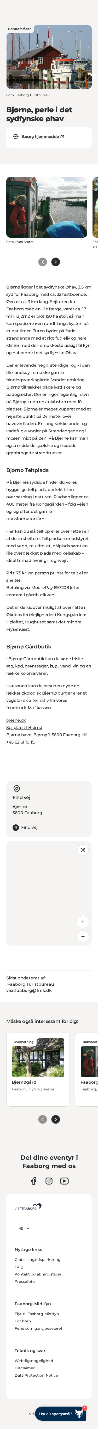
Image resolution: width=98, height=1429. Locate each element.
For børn (23, 1321)
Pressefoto (25, 1281)
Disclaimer (25, 1368)
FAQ (19, 1267)
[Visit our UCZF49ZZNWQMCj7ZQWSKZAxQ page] (64, 1181)
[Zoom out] (83, 936)
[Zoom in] (83, 922)
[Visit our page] (33, 1181)
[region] (49, 893)
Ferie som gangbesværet (38, 1328)
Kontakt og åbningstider (38, 1274)
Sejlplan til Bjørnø (24, 727)
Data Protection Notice (36, 1375)
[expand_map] (83, 850)
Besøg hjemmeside (40, 136)
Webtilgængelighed (34, 1360)
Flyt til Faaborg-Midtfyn (37, 1313)
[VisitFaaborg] (28, 1206)
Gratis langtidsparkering (38, 1259)
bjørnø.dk (16, 720)
